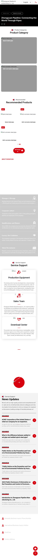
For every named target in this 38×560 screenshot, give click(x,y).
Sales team (19, 301)
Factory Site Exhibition (10, 235)
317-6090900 (8, 521)
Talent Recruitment (8, 248)
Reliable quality (6, 13)
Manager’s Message (8, 198)
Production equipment (19, 277)
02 (4, 24)
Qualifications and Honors (11, 223)
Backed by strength (17, 13)
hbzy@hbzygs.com (20, 365)
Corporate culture (8, 211)
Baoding (31, 555)
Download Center (19, 325)
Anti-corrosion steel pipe (10, 69)
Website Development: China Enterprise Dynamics (15, 555)
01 (2, 24)
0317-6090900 (20, 370)
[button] (18, 144)
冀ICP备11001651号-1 (8, 553)
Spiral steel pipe (8, 41)
